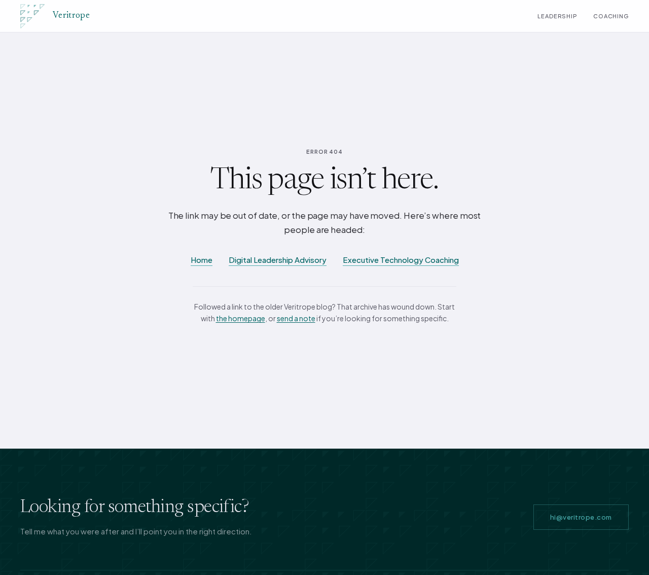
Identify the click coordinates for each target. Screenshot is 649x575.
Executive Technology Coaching (401, 259)
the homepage (240, 318)
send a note (296, 318)
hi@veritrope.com (581, 517)
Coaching (611, 16)
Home (201, 259)
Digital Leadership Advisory (278, 259)
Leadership (557, 16)
